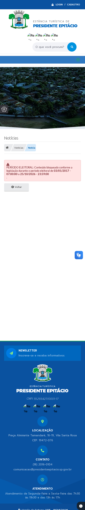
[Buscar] (72, 47)
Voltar (18, 187)
